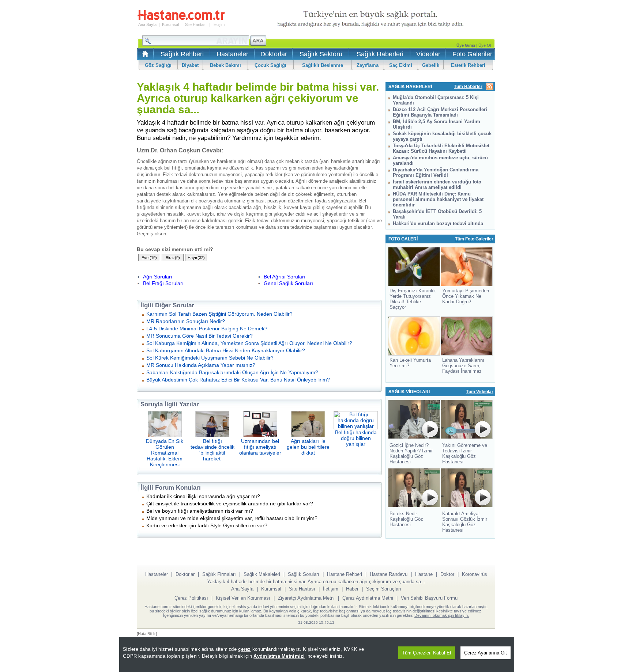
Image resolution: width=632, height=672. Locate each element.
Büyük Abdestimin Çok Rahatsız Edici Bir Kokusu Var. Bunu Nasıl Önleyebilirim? (238, 380)
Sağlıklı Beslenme (322, 65)
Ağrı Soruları (157, 277)
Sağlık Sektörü (321, 54)
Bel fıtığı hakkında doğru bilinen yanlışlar (356, 438)
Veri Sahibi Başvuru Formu (429, 598)
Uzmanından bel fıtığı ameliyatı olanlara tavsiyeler (260, 447)
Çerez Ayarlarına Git (485, 653)
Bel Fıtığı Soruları (163, 283)
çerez (244, 649)
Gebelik (430, 65)
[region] (316, 654)
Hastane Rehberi (344, 574)
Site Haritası (196, 24)
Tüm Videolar (479, 391)
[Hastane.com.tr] (181, 19)
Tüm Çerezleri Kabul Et (426, 653)
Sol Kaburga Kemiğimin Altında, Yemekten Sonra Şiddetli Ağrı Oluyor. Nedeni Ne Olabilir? (249, 343)
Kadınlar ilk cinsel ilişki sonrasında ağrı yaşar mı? (203, 496)
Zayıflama (368, 65)
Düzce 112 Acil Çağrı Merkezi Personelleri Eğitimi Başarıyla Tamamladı (440, 112)
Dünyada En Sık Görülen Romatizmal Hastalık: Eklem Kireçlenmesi (164, 452)
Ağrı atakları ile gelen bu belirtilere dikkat (308, 447)
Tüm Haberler (468, 86)
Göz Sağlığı (158, 65)
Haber (352, 589)
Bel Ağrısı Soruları (284, 277)
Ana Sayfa (147, 24)
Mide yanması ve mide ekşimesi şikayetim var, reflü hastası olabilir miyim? (231, 518)
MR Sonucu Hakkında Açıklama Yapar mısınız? (200, 365)
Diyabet (190, 65)
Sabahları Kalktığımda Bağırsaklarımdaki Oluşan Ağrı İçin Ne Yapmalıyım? (232, 372)
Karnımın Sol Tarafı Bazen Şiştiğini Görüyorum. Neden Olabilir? (219, 314)
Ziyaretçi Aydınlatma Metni (306, 598)
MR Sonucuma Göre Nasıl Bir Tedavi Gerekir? (199, 336)
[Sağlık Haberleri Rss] (489, 87)
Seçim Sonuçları (383, 589)
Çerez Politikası (191, 598)
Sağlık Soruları (303, 574)
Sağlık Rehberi (182, 54)
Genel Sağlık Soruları (288, 283)
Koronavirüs (474, 574)
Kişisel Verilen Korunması (243, 598)
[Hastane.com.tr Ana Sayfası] (144, 56)
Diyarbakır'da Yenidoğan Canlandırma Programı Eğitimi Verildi (435, 172)
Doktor (447, 574)
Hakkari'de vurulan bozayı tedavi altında (438, 223)
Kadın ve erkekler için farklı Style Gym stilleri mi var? (206, 525)
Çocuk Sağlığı (270, 65)
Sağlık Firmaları (219, 574)
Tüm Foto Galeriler (474, 239)
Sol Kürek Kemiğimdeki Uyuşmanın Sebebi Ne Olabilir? (210, 358)
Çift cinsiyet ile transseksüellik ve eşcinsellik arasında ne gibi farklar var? (229, 503)
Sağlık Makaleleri (262, 574)
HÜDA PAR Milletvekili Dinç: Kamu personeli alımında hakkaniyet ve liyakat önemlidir (438, 199)
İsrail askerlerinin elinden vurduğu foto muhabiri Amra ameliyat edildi (437, 184)
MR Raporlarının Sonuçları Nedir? (185, 321)
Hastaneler (232, 54)
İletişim (218, 24)
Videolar (428, 54)
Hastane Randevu (388, 574)
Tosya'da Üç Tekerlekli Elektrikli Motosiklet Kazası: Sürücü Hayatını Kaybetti (441, 148)
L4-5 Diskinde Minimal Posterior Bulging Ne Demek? (206, 328)
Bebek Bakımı (225, 65)
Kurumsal (170, 24)
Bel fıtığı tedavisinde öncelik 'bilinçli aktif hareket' (212, 450)
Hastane (424, 574)
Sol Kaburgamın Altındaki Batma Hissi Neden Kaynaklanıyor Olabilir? (225, 350)
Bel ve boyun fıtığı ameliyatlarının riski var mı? (199, 511)
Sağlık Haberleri (380, 54)
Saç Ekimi (400, 65)
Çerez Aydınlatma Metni (367, 598)
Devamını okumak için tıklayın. (441, 615)
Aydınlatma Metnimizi (279, 656)
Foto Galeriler (472, 54)
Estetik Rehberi (468, 65)
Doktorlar (273, 54)
